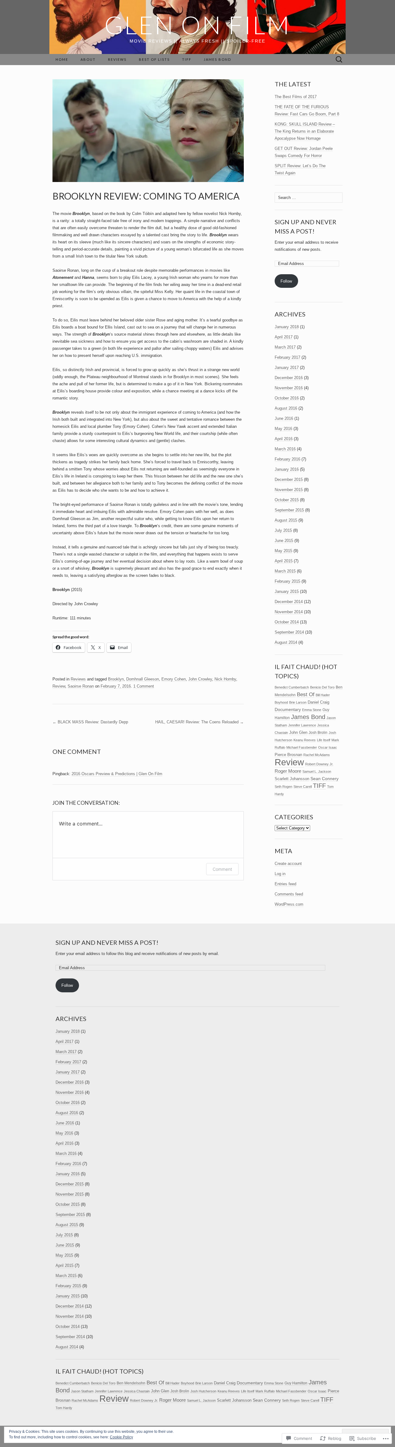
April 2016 (284, 438)
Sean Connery (324, 778)
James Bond (217, 59)
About (88, 59)
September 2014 (289, 632)
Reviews (117, 59)
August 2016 (286, 408)
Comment (222, 869)
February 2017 (287, 357)
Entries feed (285, 884)
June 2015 (284, 540)
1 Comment (143, 686)
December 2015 (289, 479)
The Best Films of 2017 (296, 96)
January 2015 (287, 591)
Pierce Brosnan (288, 754)
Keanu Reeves (304, 740)
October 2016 (287, 398)
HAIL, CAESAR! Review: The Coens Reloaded (199, 722)
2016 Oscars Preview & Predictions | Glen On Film (117, 773)
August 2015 (286, 520)
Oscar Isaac (327, 747)
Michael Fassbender (301, 747)
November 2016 (289, 388)
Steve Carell (302, 786)
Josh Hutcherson (203, 1391)
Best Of (305, 694)
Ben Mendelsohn (131, 1383)
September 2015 (289, 510)
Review (58, 686)
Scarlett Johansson (292, 778)
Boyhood (281, 702)
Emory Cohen (173, 679)
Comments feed (289, 894)
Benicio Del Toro (322, 687)
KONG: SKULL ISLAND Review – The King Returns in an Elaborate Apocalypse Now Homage (305, 131)
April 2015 (284, 561)
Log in (280, 873)
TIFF (186, 59)
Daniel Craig (318, 702)
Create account (288, 863)
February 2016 (287, 459)
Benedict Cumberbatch (292, 687)
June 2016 (284, 418)
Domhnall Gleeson (142, 679)
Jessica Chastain (137, 1391)
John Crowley (200, 679)
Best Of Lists (154, 59)
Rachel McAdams (316, 755)
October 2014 (287, 622)
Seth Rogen (283, 786)
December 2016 (289, 377)
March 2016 (285, 449)
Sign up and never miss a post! (107, 942)
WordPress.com (289, 904)
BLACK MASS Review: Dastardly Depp (90, 722)
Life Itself (323, 740)
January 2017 (287, 367)
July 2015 (283, 530)
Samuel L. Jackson (316, 771)
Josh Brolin (318, 732)
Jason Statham (82, 1391)
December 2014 (289, 601)
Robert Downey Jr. (319, 764)
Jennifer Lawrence (302, 725)
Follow (286, 281)
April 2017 (284, 337)
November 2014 (289, 612)
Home (62, 59)
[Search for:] (339, 59)
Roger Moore (288, 771)
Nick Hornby (225, 679)
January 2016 (287, 469)
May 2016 (283, 428)
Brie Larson (297, 702)
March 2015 (285, 571)
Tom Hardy (64, 1408)
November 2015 (289, 489)
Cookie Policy (121, 1437)
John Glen (298, 732)
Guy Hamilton (296, 1383)
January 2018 (287, 327)
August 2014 (286, 642)
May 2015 (283, 550)
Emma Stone (311, 710)
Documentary (288, 709)
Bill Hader (323, 695)
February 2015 (287, 581)
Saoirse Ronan (81, 686)
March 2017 (285, 347)
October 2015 (287, 500)
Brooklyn (116, 679)
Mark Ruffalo (265, 1391)
